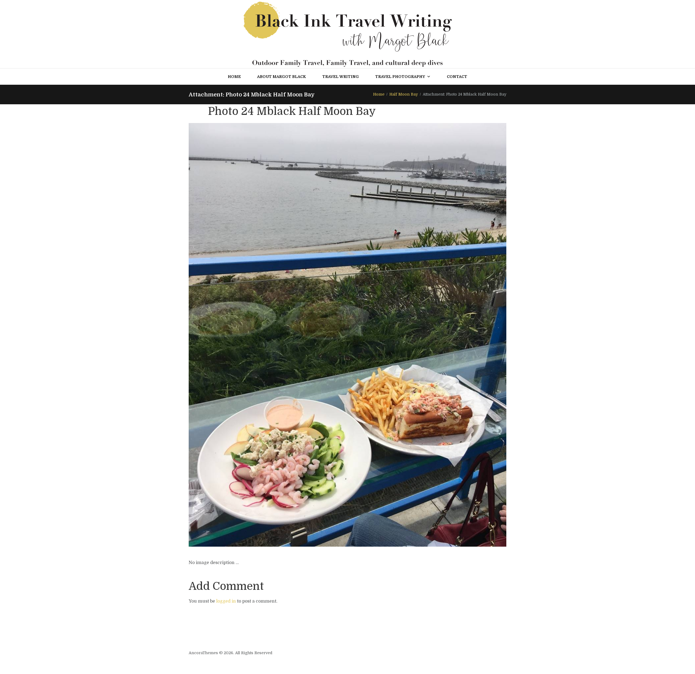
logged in (226, 601)
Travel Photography (400, 76)
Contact (457, 76)
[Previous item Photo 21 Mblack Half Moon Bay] (268, 335)
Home (234, 76)
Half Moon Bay (403, 94)
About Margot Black (281, 76)
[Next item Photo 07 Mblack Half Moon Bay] (427, 335)
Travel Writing (340, 76)
